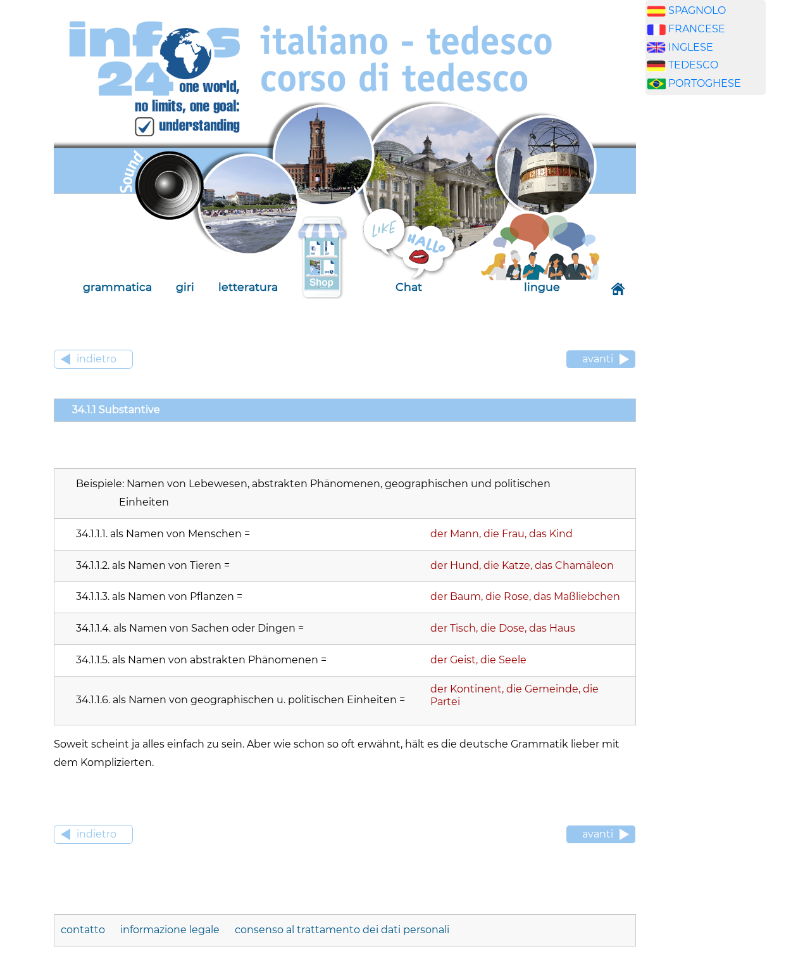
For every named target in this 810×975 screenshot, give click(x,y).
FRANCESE (696, 29)
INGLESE (690, 47)
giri (185, 286)
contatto (84, 930)
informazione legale (171, 930)
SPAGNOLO (697, 10)
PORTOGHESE (704, 83)
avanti (597, 359)
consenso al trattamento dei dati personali (342, 930)
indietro (96, 359)
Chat (409, 286)
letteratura (248, 286)
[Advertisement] (705, 303)
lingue (542, 286)
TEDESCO (693, 65)
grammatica (117, 286)
